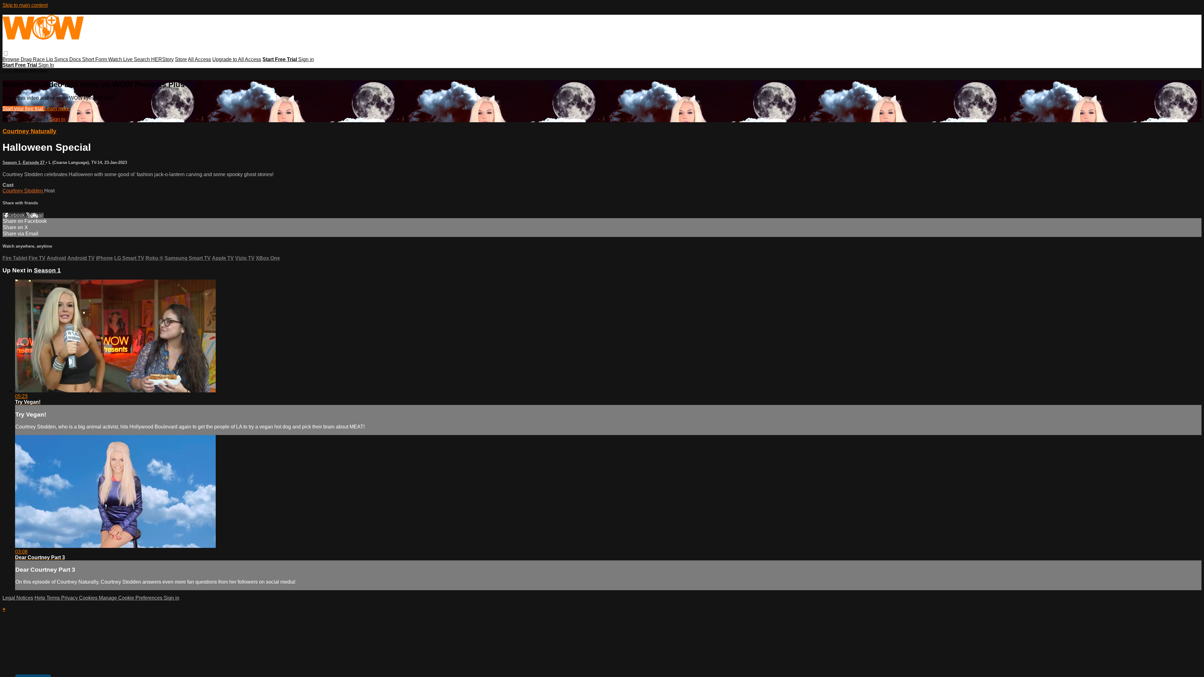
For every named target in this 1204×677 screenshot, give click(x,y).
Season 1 (47, 270)
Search (142, 59)
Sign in (306, 59)
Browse (12, 59)
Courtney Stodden (23, 190)
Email (37, 215)
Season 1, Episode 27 (24, 162)
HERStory (162, 59)
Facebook (14, 215)
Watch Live (121, 59)
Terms (53, 598)
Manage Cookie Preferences (131, 598)
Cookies (89, 598)
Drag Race (33, 59)
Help (40, 598)
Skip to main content (25, 5)
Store (181, 59)
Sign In (46, 65)
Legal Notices (18, 598)
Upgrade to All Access (236, 59)
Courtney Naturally (29, 131)
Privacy (70, 598)
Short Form (95, 59)
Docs (75, 59)
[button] (6, 53)
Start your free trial (23, 108)
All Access (199, 59)
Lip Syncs (57, 59)
